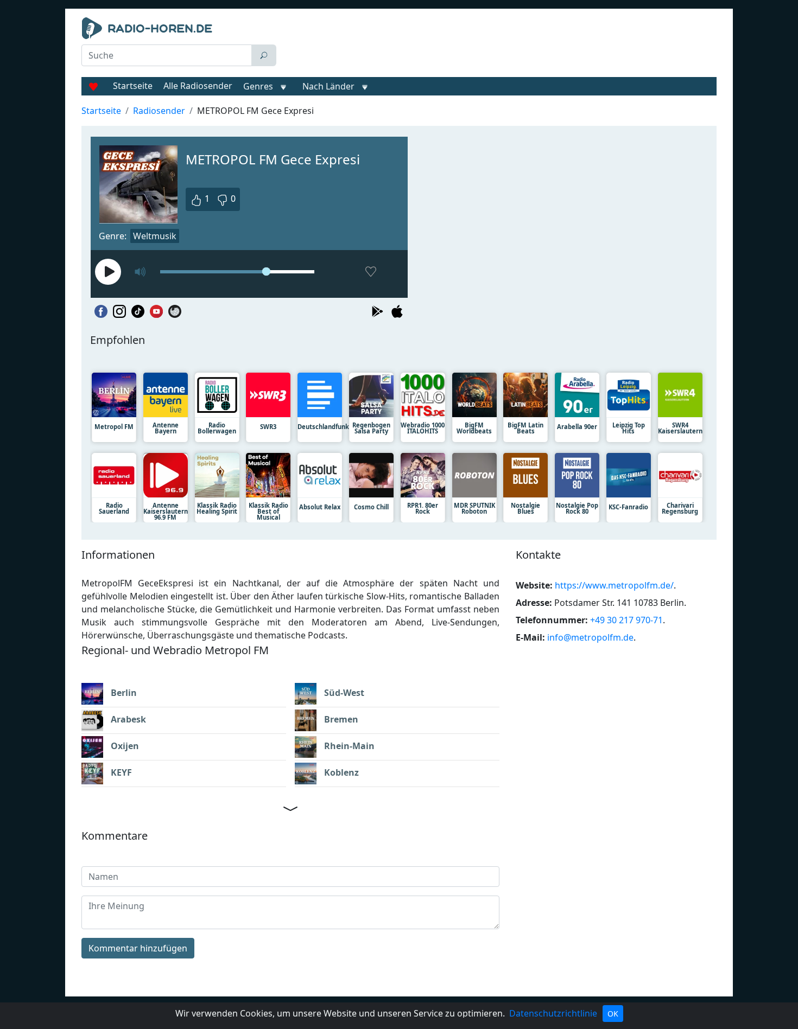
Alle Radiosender (197, 86)
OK (612, 1013)
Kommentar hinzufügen (137, 948)
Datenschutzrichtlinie (553, 1013)
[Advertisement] (499, 44)
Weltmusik (154, 236)
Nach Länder (328, 86)
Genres (258, 86)
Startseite (133, 86)
